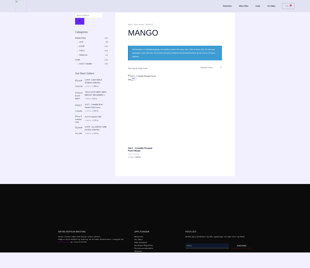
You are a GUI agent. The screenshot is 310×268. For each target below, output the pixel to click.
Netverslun (227, 6)
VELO (82, 51)
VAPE (77, 60)
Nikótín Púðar (80, 38)
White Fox (83, 55)
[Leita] (79, 21)
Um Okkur (271, 6)
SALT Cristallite (85, 64)
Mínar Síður (243, 6)
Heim (130, 24)
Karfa (258, 6)
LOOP (82, 46)
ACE (81, 42)
